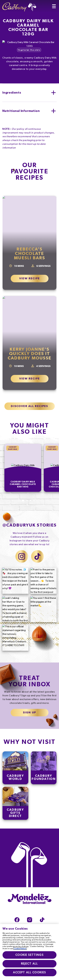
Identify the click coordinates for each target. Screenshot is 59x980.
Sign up (29, 712)
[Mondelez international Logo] (29, 899)
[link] (15, 767)
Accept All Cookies (29, 972)
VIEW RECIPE (29, 278)
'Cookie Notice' (20, 948)
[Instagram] (29, 919)
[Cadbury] (19, 5)
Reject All (29, 963)
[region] (29, 952)
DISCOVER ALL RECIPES (29, 406)
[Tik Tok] (42, 919)
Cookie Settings (29, 955)
